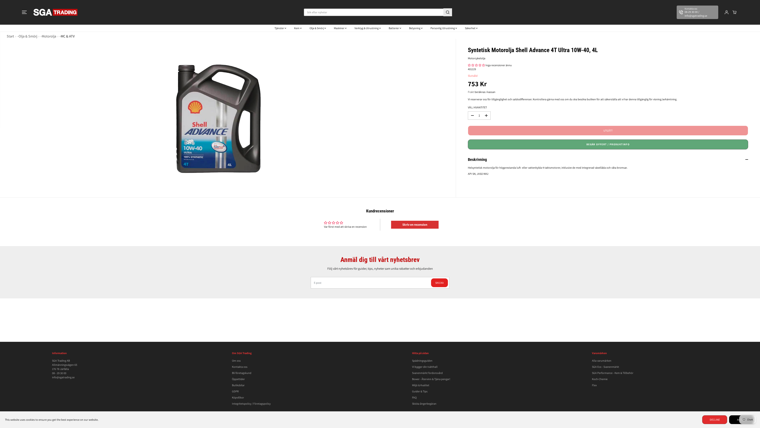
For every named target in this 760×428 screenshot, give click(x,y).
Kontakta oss (239, 367)
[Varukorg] (734, 12)
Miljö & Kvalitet (420, 385)
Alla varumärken (601, 360)
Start (10, 36)
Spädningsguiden (422, 360)
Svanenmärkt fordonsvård (427, 373)
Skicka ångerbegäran (424, 403)
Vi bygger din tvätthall (425, 367)
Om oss (236, 360)
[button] (24, 12)
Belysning (415, 28)
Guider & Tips (420, 391)
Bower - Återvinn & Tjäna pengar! (431, 379)
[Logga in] (726, 12)
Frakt (471, 92)
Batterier (394, 28)
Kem (297, 28)
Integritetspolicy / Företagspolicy (251, 403)
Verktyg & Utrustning (366, 28)
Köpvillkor (238, 397)
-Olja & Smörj (27, 36)
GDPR (235, 391)
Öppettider (238, 379)
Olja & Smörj (317, 28)
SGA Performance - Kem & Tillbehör (612, 373)
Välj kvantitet (477, 107)
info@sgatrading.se (63, 377)
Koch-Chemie (600, 379)
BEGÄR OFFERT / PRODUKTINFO (608, 144)
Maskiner (339, 28)
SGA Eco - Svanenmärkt (605, 367)
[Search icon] (447, 12)
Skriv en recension (414, 225)
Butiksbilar (238, 385)
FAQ (414, 397)
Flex (594, 385)
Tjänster (280, 28)
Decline (715, 419)
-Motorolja (48, 36)
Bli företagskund (241, 373)
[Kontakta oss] (697, 12)
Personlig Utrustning (442, 28)
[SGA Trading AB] (55, 12)
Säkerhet (470, 28)
